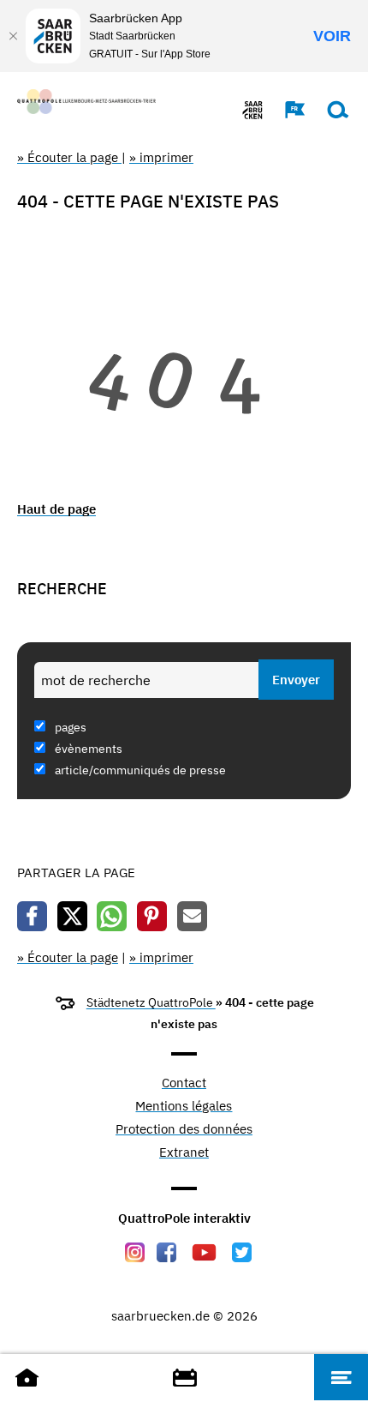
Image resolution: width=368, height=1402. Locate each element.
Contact (184, 1083)
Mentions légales (183, 1106)
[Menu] (341, 1377)
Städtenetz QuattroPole (151, 1002)
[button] (286, 110)
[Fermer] (13, 36)
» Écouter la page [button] (69, 157)
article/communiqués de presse (139, 770)
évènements (87, 748)
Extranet (184, 1153)
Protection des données (184, 1129)
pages (69, 727)
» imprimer (161, 157)
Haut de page (56, 509)
